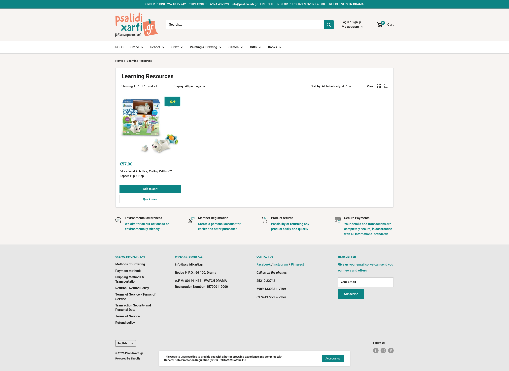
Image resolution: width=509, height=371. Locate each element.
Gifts (253, 47)
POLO (119, 47)
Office (134, 47)
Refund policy (125, 323)
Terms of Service (127, 316)
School (155, 47)
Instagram (280, 264)
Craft (175, 47)
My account (351, 27)
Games (233, 47)
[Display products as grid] (379, 86)
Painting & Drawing (203, 47)
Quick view (150, 199)
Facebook (263, 264)
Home (119, 60)
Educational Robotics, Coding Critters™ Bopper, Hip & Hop (145, 174)
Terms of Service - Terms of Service (135, 297)
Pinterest (297, 264)
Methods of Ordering (130, 264)
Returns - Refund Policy (132, 288)
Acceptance (332, 358)
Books (272, 47)
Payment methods (128, 271)
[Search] (329, 24)
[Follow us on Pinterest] (391, 350)
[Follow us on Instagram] (383, 350)
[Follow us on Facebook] (376, 350)
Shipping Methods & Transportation (129, 279)
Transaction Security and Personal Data (133, 307)
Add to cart (150, 189)
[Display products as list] (386, 86)
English (122, 343)
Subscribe (351, 294)
